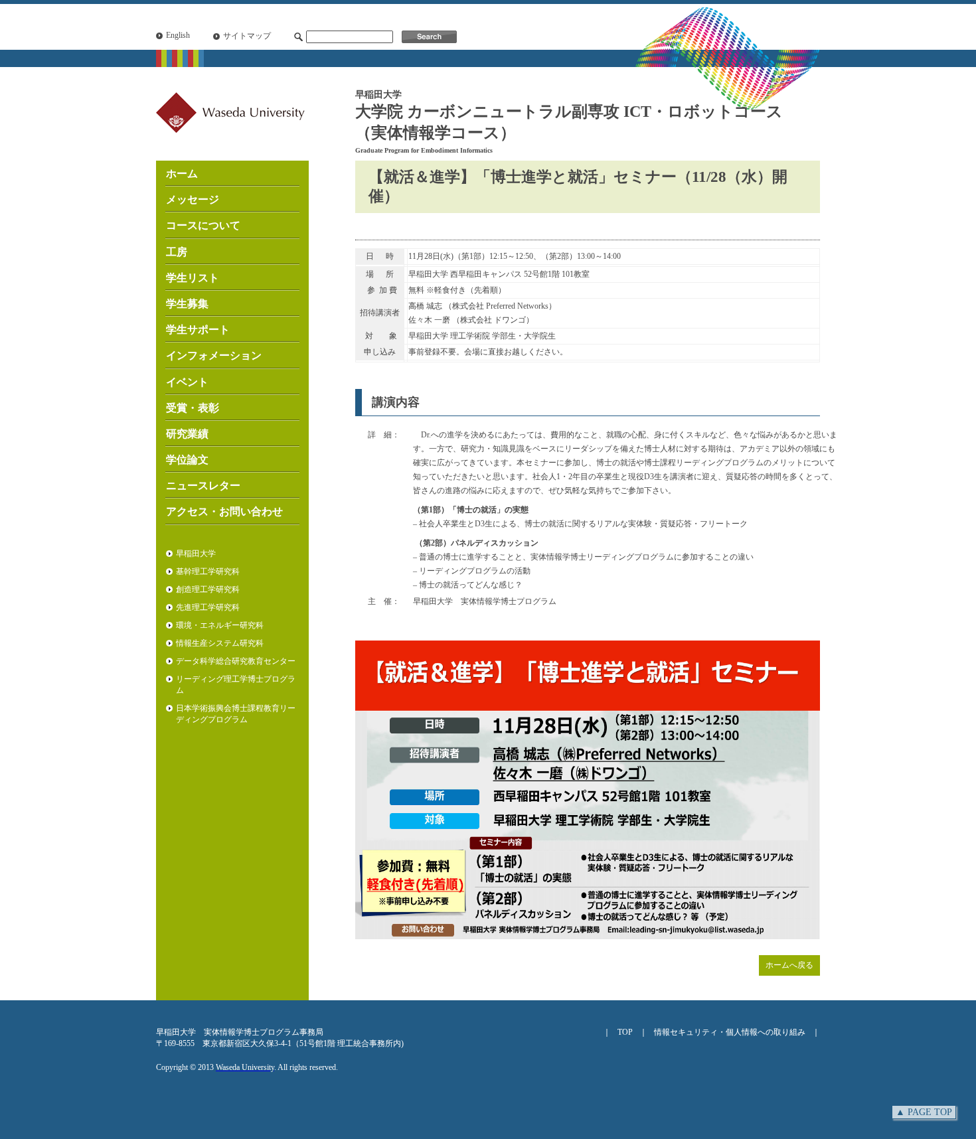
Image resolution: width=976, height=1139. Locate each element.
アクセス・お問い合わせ (224, 511)
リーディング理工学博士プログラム (235, 684)
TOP (625, 1032)
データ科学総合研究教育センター (235, 661)
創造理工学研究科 (208, 589)
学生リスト (192, 277)
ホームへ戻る (789, 965)
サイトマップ (247, 35)
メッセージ (192, 199)
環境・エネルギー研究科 (220, 625)
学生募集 (187, 303)
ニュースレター (203, 485)
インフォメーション (214, 355)
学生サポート (198, 329)
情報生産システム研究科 (220, 643)
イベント (187, 382)
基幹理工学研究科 (208, 571)
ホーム (182, 173)
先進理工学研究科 (208, 607)
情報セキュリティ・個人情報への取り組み (729, 1032)
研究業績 (187, 433)
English (178, 35)
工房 (176, 252)
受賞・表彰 (192, 408)
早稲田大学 (196, 553)
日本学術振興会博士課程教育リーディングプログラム (235, 714)
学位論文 (187, 459)
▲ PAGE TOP (924, 1112)
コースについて (203, 225)
